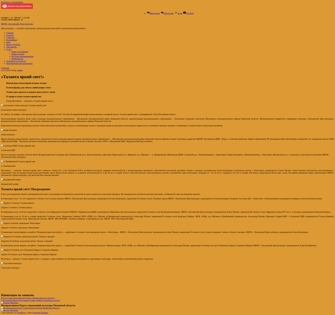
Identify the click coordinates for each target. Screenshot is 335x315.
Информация (17, 59)
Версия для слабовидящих (19, 6)
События (10, 37)
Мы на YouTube (13, 45)
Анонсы (10, 35)
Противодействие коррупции (19, 63)
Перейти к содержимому (12, 2)
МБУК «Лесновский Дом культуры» (17, 24)
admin (20, 70)
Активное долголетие (16, 61)
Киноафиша (11, 40)
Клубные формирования (22, 56)
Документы (11, 47)
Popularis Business (40, 313)
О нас (8, 49)
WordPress (21, 313)
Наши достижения (20, 52)
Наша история (18, 54)
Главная (9, 33)
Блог (8, 42)
